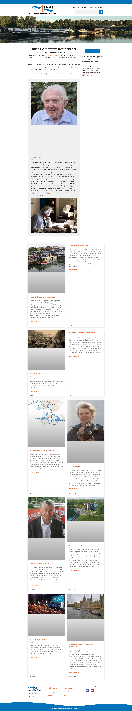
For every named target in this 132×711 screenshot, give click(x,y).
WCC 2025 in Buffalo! (37, 373)
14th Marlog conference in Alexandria (82, 332)
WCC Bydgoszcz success (38, 639)
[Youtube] (92, 690)
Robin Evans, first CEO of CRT (40, 563)
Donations (100, 2)
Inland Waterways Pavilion (78, 245)
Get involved (99, 7)
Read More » (34, 321)
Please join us (50, 75)
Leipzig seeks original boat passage (42, 450)
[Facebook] (87, 690)
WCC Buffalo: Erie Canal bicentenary (42, 297)
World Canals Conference (79, 7)
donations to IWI (44, 193)
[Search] (101, 12)
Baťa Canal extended (76, 546)
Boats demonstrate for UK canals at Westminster (81, 645)
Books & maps (87, 2)
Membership (74, 2)
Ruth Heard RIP (74, 467)
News (91, 7)
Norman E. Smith (36, 157)
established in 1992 (52, 55)
